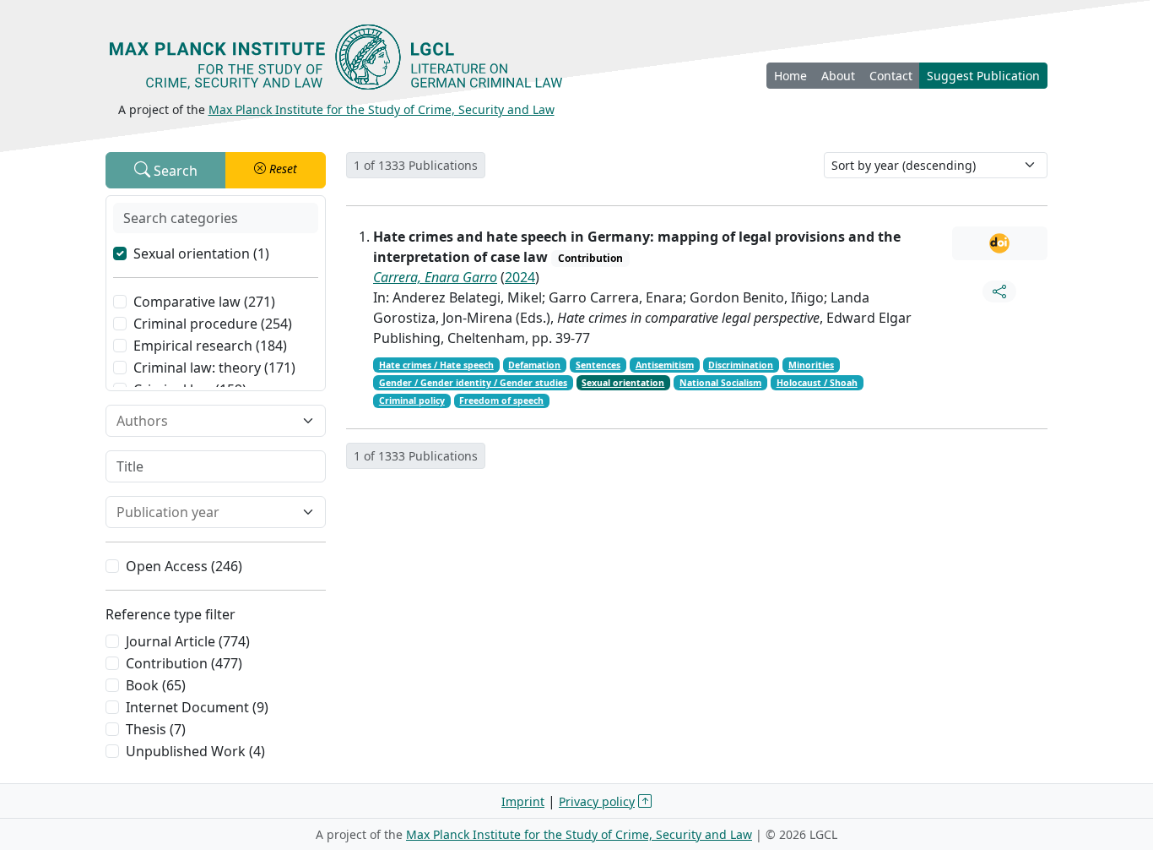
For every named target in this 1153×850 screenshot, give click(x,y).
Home (790, 76)
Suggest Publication (983, 76)
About (838, 76)
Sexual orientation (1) (201, 253)
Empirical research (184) (210, 345)
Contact (890, 76)
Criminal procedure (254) (212, 323)
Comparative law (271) (204, 301)
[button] (275, 170)
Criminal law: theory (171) (214, 367)
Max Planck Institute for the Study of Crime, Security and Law (381, 109)
